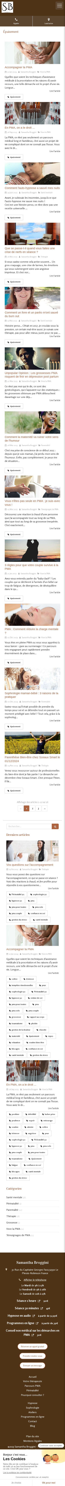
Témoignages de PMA (18, 1235)
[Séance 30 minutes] (41, 1308)
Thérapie (11, 1216)
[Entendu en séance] (32, 850)
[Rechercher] (55, 826)
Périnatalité (12, 1203)
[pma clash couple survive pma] (32, 550)
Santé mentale (14, 1197)
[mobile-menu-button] (59, 6)
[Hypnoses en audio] (33, 1315)
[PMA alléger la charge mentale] (32, 615)
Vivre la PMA (13, 1228)
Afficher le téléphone (35, 1279)
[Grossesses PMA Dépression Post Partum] (32, 358)
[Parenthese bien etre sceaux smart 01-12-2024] (32, 743)
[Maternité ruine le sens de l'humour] (32, 422)
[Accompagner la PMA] (32, 53)
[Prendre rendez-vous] (39, 1301)
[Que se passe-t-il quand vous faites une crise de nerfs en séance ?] (32, 234)
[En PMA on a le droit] (32, 113)
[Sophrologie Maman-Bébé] (32, 679)
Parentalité (12, 1209)
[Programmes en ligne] (37, 1323)
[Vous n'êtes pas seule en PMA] (32, 486)
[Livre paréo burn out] (32, 298)
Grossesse (11, 1222)
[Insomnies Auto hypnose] (32, 173)
